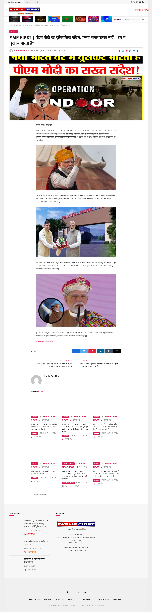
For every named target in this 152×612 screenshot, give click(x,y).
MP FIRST (14, 31)
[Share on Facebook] (119, 51)
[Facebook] (13, 130)
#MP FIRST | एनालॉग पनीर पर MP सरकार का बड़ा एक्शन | (43, 472)
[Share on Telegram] (133, 51)
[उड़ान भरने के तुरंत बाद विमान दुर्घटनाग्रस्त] (15, 561)
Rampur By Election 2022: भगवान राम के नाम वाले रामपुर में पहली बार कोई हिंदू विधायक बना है (36, 523)
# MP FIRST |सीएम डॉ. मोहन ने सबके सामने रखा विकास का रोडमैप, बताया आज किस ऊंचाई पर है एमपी (44, 426)
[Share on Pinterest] (126, 51)
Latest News (34, 600)
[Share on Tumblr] (137, 51)
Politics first (74, 600)
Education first (68, 463)
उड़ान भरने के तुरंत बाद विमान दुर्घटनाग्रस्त (34, 560)
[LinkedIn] (13, 142)
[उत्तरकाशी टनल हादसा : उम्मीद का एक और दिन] (15, 544)
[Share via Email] (141, 51)
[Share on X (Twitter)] (123, 51)
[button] (143, 19)
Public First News (22, 51)
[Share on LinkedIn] (130, 51)
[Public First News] (69, 10)
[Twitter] (13, 136)
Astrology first (102, 600)
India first (60, 600)
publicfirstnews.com (44, 341)
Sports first (117, 600)
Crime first (48, 600)
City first (87, 600)
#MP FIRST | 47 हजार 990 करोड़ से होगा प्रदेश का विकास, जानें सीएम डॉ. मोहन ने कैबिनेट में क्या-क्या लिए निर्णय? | (107, 473)
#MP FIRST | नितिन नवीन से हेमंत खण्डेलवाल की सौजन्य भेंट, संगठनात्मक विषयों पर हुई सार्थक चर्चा (105, 426)
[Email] (13, 153)
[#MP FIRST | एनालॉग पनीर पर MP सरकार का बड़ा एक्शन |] (45, 452)
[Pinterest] (13, 147)
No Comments (52, 51)
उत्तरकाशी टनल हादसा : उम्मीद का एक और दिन (36, 542)
